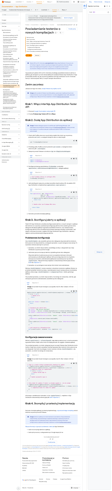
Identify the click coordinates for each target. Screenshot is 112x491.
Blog (90, 2)
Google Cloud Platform (65, 479)
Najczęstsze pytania (67, 473)
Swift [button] (31, 155)
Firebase (27, 24)
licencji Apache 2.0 (36, 447)
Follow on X (45, 467)
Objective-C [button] (38, 155)
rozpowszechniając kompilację (65, 410)
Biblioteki (24, 468)
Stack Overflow (66, 463)
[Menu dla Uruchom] (33, 2)
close (109, 6)
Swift (30, 262)
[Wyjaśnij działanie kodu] (74, 140)
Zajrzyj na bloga (46, 462)
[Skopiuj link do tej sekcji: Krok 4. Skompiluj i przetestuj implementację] (26, 407)
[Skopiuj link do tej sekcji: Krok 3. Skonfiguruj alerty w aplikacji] (67, 220)
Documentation (7, 7)
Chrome (48, 479)
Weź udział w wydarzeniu (48, 472)
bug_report (105, 6)
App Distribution (21, 7)
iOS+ (29, 55)
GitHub (24, 470)
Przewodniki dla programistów (29, 460)
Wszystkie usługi (43, 481)
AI (35, 10)
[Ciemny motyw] (76, 140)
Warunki (24, 487)
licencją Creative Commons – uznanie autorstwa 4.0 (60, 445)
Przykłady (24, 465)
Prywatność (30, 487)
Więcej (49, 2)
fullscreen (107, 6)
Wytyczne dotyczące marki (69, 470)
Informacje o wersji (67, 468)
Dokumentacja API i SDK (28, 463)
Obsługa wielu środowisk (63, 96)
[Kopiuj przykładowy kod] (76, 158)
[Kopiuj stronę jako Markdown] (60, 32)
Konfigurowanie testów (65, 422)
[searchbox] (10, 15)
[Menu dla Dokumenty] (44, 2)
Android (37, 55)
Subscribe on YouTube (47, 470)
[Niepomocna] (76, 25)
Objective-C (37, 262)
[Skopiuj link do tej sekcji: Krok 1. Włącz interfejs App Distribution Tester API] (30, 107)
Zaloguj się (107, 2)
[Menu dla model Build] (23, 2)
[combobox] (63, 1)
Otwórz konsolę (98, 2)
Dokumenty (39, 2)
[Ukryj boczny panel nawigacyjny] (18, 488)
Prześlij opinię (72, 29)
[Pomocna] (74, 25)
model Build (19, 2)
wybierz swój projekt (44, 111)
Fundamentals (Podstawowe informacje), (19, 10)
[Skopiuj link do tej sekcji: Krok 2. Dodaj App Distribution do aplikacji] (73, 120)
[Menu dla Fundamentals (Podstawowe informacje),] (32, 10)
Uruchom (29, 2)
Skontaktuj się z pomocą (68, 460)
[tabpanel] (53, 160)
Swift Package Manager (60, 127)
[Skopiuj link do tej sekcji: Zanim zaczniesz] (44, 85)
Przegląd (4, 10)
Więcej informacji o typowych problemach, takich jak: (40, 426)
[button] (9, 26)
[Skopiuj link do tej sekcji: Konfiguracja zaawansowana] (53, 337)
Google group (65, 465)
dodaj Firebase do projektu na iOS (51, 88)
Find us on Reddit (46, 465)
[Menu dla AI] (38, 10)
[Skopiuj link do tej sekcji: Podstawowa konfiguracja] (51, 238)
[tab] (31, 155)
